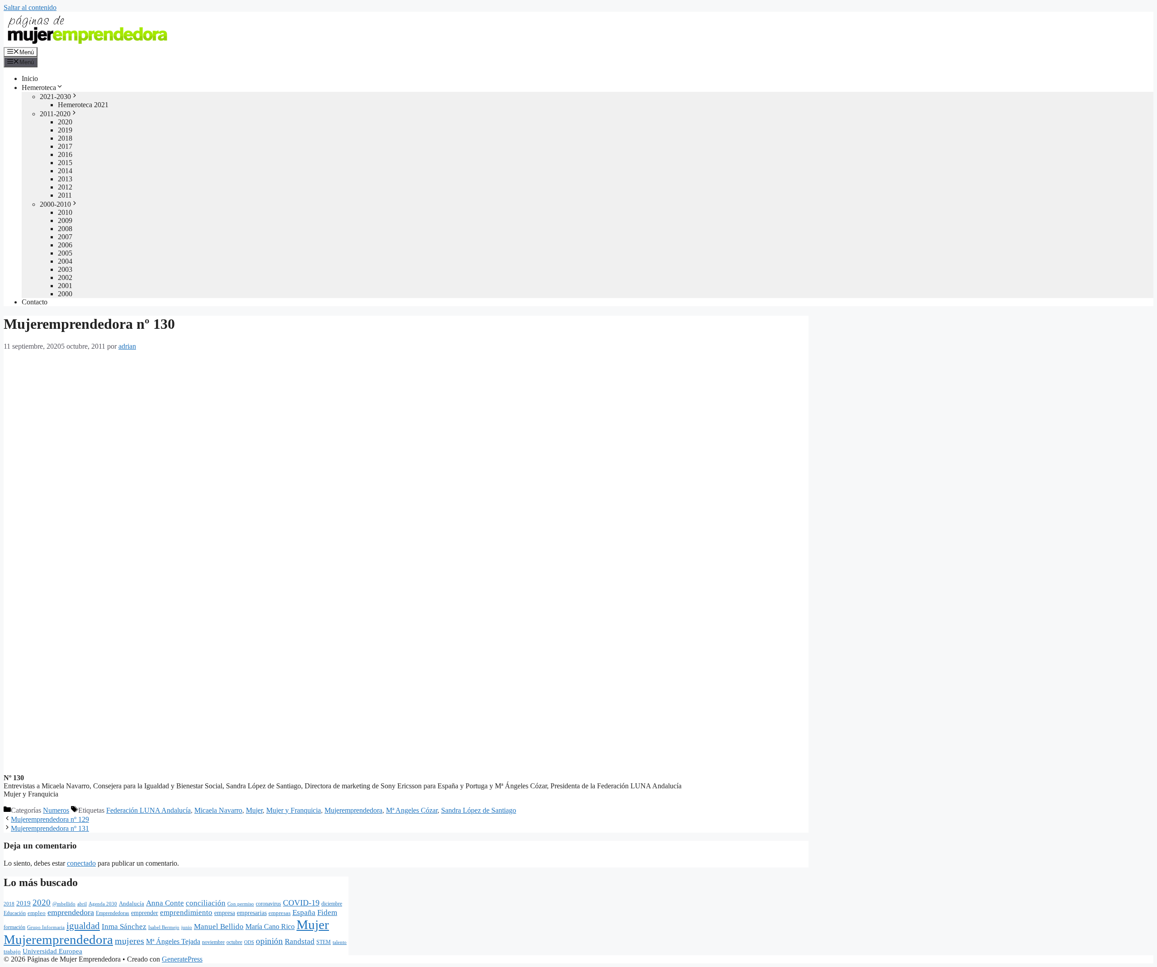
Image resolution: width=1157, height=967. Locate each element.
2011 (65, 195)
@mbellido (63, 903)
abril (82, 903)
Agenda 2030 (103, 903)
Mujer (254, 810)
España (303, 912)
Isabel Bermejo (163, 927)
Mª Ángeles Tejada (173, 941)
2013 (65, 179)
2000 (65, 294)
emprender (144, 913)
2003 (65, 269)
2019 (65, 130)
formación (14, 927)
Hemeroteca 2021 (83, 105)
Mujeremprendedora (353, 810)
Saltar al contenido (30, 7)
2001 (65, 285)
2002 (65, 277)
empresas (279, 913)
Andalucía (131, 904)
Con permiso (240, 903)
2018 (65, 138)
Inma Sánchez (124, 926)
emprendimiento (186, 912)
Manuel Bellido (219, 926)
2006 (65, 245)
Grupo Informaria (46, 927)
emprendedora (70, 912)
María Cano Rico (270, 926)
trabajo (12, 951)
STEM (323, 942)
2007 (65, 237)
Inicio (30, 78)
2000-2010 (55, 204)
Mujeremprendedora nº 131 (50, 828)
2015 (65, 162)
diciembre (331, 904)
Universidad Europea (52, 951)
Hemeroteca (39, 87)
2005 (65, 253)
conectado (81, 863)
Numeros (56, 810)
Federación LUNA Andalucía (148, 810)
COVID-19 (301, 902)
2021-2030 (55, 96)
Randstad (300, 941)
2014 (65, 171)
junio (186, 927)
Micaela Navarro (218, 810)
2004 (65, 261)
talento (340, 942)
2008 (65, 228)
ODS (249, 942)
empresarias (252, 912)
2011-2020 (55, 114)
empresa (224, 912)
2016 (65, 154)
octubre (234, 942)
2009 (65, 220)
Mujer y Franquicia (293, 810)
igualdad (83, 926)
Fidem (327, 912)
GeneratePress (182, 959)
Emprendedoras (112, 913)
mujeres (129, 941)
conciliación (206, 903)
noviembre (213, 942)
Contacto (34, 302)
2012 (65, 187)
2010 (65, 212)
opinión (269, 941)
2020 (65, 122)
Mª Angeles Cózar (411, 810)
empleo (37, 913)
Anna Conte (165, 903)
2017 (65, 146)
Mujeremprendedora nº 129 (50, 819)
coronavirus (268, 904)
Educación (15, 913)
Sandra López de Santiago (478, 810)
